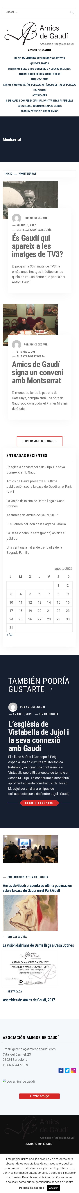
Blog (24, 111)
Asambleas (66, 100)
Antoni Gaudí (27, 74)
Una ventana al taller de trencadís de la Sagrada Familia (34, 550)
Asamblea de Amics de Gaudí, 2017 (32, 515)
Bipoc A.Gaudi (44, 74)
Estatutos (27, 68)
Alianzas (23, 356)
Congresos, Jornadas (31, 105)
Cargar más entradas (38, 441)
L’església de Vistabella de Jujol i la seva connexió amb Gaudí (36, 469)
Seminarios (13, 100)
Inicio (17, 58)
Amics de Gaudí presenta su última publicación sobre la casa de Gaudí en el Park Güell (39, 486)
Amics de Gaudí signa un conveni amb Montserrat (37, 372)
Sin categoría (42, 229)
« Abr (10, 635)
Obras (56, 74)
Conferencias (29, 100)
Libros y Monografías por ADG (22, 84)
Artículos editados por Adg (59, 84)
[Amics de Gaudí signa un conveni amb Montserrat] (30, 325)
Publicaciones (40, 79)
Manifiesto (29, 58)
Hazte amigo (50, 111)
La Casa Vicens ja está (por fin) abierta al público (36, 535)
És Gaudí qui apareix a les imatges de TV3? (37, 246)
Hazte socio (34, 111)
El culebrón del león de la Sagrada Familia (36, 524)
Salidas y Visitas (48, 100)
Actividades (39, 95)
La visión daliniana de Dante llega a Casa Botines (35, 503)
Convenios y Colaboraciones (53, 68)
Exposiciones (53, 105)
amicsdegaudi (39, 218)
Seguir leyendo (39, 803)
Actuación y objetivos (51, 58)
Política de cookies (31, 1188)
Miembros (14, 68)
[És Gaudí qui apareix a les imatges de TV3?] (30, 200)
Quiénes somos (39, 63)
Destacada (24, 229)
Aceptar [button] (53, 1188)
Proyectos (39, 89)
